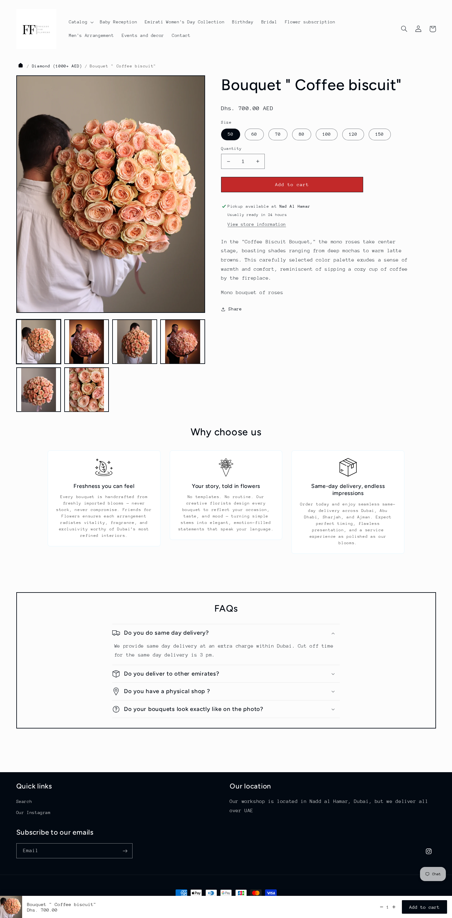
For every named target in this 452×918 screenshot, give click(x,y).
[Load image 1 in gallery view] (38, 341)
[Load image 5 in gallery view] (38, 389)
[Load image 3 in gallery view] (134, 341)
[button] (80, 22)
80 (301, 134)
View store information (257, 224)
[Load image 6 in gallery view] (86, 389)
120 (353, 134)
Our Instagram (33, 812)
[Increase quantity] (394, 907)
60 (254, 134)
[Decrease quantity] (382, 907)
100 (327, 134)
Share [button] (235, 308)
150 (379, 134)
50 (230, 134)
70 (278, 134)
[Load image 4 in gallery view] (182, 341)
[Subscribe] (125, 850)
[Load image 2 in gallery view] (86, 341)
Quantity (231, 148)
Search (24, 801)
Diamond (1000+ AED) (57, 66)
